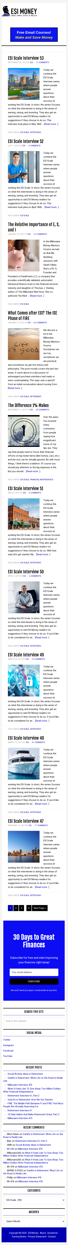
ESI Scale (24, 132)
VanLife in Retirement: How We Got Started (30, 1099)
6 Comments (35, 493)
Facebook (8, 1050)
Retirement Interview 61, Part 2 (23, 1095)
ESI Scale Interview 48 (26, 738)
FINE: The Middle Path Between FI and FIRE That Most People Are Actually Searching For (33, 1105)
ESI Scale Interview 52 (25, 141)
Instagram (8, 1045)
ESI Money (34, 15)
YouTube (7, 1056)
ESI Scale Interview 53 (26, 58)
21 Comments (40, 234)
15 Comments (38, 659)
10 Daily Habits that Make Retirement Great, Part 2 (33, 1114)
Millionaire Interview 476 (20, 1084)
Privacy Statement (37, 1236)
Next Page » (40, 908)
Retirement (35, 396)
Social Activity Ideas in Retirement (25, 1073)
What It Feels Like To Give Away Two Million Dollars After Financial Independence (32, 1090)
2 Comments (34, 146)
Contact (52, 1236)
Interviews (35, 132)
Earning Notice (19, 1236)
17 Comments (41, 825)
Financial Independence (41, 479)
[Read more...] (51, 124)
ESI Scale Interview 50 (26, 571)
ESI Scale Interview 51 (25, 488)
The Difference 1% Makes (28, 405)
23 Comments (42, 410)
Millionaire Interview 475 (20, 1118)
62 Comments (40, 323)
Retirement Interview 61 (20, 1110)
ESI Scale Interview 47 (26, 821)
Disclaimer (52, 1233)
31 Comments (38, 742)
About (43, 1233)
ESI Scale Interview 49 (26, 654)
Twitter (6, 1039)
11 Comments (42, 62)
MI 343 (10, 1148)
